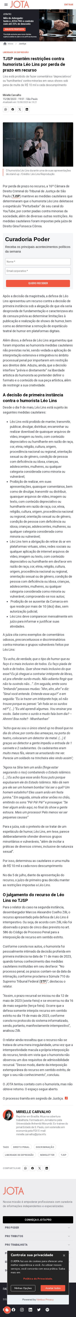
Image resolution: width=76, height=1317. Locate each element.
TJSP (16, 196)
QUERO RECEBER (38, 283)
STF (43, 981)
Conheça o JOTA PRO (38, 1219)
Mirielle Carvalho (12, 95)
